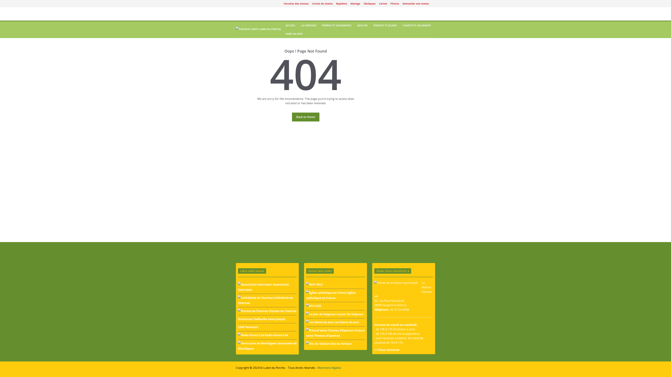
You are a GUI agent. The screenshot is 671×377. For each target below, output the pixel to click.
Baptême (341, 3)
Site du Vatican (341, 344)
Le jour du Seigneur (349, 314)
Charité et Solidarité (417, 25)
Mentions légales (329, 368)
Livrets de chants (322, 3)
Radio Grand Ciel (276, 335)
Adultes (362, 25)
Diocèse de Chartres (282, 311)
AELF (319, 284)
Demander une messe (416, 3)
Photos (395, 3)
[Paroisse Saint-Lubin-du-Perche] (258, 29)
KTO (318, 306)
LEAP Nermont (248, 327)
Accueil (290, 25)
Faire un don (294, 33)
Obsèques (370, 3)
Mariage (355, 3)
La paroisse (308, 25)
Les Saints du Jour (346, 322)
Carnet (383, 3)
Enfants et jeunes (385, 25)
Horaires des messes (296, 3)
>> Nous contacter (387, 350)
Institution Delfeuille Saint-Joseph (261, 319)
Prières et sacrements (337, 25)
